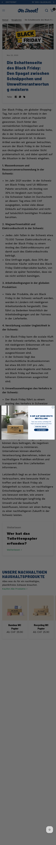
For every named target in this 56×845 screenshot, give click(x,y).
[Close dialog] (53, 407)
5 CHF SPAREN (41, 429)
